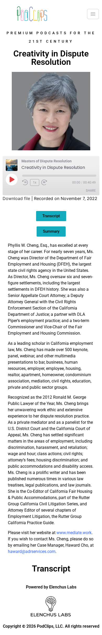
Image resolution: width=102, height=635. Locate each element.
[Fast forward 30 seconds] (45, 182)
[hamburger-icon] (93, 14)
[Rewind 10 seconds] (25, 182)
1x (34, 182)
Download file (16, 198)
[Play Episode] (11, 179)
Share (91, 190)
